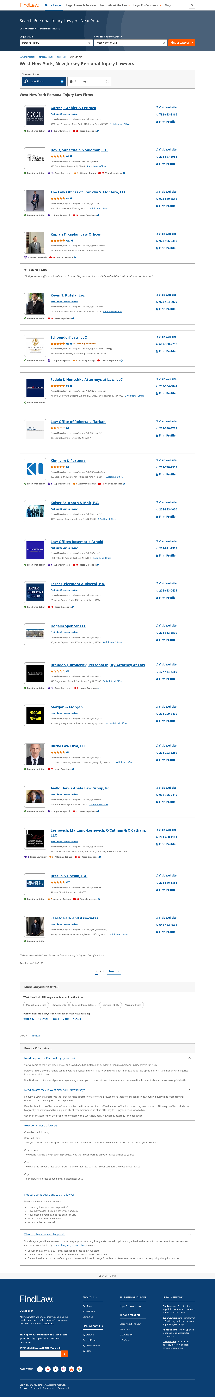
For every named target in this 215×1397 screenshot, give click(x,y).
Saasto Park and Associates (74, 918)
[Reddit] (71, 1369)
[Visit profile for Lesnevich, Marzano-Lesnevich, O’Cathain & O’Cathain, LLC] (35, 839)
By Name (87, 1350)
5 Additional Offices (112, 642)
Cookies (62, 1388)
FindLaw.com (169, 1306)
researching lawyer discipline (69, 1245)
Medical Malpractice (36, 1005)
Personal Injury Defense (84, 1005)
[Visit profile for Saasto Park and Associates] (35, 926)
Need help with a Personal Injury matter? (49, 1058)
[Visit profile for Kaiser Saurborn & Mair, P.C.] (35, 511)
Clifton (66, 1018)
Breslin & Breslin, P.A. (69, 875)
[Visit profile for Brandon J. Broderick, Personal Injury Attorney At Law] (35, 673)
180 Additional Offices (116, 723)
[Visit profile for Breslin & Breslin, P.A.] (35, 884)
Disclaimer (48, 1388)
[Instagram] (63, 1369)
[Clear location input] (163, 42)
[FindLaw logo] (30, 5)
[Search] (192, 5)
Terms (23, 1388)
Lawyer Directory (27, 57)
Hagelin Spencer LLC (68, 625)
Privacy (34, 1388)
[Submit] (64, 1353)
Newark (77, 1018)
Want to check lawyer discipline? (44, 1234)
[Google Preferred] (79, 1369)
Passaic (55, 1018)
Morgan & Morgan (67, 707)
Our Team (87, 1306)
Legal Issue (26, 36)
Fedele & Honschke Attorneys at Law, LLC (87, 379)
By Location (88, 1334)
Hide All (36, 1035)
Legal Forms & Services (131, 1306)
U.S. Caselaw (126, 1334)
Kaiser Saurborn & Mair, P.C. (75, 502)
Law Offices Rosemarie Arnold (77, 541)
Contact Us (88, 1316)
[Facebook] (40, 1369)
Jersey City (43, 1018)
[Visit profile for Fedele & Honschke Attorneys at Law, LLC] (35, 388)
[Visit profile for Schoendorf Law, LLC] (35, 346)
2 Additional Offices (98, 208)
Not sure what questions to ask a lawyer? (49, 1194)
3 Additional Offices (134, 395)
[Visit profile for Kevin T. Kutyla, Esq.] (35, 303)
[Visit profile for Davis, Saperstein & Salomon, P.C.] (35, 158)
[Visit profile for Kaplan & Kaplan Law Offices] (35, 242)
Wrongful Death (133, 1005)
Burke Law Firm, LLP (68, 745)
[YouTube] (48, 1369)
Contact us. (48, 1323)
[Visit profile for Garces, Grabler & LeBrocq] (35, 116)
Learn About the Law (130, 1323)
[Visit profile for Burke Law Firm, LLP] (35, 754)
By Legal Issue (90, 1340)
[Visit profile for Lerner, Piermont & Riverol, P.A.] (35, 592)
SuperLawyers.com (172, 1317)
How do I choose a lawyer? (40, 1125)
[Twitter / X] (56, 1369)
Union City (28, 1018)
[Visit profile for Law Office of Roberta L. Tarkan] (35, 430)
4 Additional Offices (96, 166)
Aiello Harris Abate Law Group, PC (80, 788)
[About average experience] (98, 131)
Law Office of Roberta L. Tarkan (78, 421)
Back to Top (109, 1275)
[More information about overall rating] (71, 156)
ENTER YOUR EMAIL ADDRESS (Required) (40, 1348)
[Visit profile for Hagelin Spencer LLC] (35, 634)
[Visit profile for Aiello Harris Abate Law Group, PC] (35, 796)
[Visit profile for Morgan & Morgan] (35, 715)
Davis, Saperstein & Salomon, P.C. (79, 149)
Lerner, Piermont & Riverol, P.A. (78, 583)
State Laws (125, 1329)
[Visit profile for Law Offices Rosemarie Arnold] (35, 550)
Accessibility (89, 1311)
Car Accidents (59, 1005)
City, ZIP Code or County (108, 36)
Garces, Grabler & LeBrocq (73, 107)
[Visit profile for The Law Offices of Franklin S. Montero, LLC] (35, 200)
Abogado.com (170, 1329)
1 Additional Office (114, 476)
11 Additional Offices (120, 124)
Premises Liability (110, 1005)
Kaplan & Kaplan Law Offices (76, 234)
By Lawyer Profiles (91, 1345)
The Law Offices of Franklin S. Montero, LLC (88, 192)
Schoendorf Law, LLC (69, 337)
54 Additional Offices (113, 681)
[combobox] (56, 42)
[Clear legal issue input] (89, 42)
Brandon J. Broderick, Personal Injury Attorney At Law (98, 664)
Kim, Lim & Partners (68, 460)
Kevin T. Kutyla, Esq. (68, 295)
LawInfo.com (169, 1341)
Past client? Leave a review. (64, 114)
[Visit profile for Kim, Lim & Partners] (35, 469)
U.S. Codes (125, 1340)
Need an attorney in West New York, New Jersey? (54, 1090)
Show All (24, 1035)
